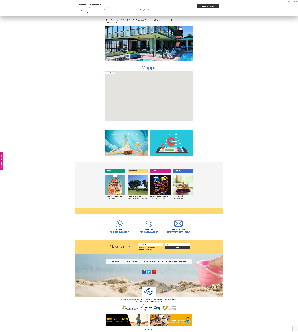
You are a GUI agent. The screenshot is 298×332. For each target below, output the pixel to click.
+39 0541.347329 (149, 230)
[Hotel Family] (171, 320)
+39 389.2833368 (119, 230)
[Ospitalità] (126, 143)
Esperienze (133, 171)
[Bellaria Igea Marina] (130, 307)
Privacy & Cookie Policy (86, 13)
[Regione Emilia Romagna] (146, 307)
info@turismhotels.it (178, 230)
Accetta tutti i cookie (208, 6)
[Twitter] (149, 272)
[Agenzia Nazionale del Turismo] (157, 308)
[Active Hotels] (127, 320)
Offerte (109, 171)
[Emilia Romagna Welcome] (169, 308)
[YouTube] (154, 272)
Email (174, 20)
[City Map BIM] (171, 143)
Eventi (154, 171)
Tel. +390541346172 (140, 20)
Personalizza (208, 12)
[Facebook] (143, 272)
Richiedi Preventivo (1, 161)
